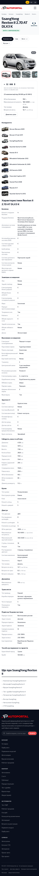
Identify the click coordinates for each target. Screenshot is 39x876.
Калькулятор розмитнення (11, 816)
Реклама (4, 872)
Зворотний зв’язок (14, 872)
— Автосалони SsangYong (10, 702)
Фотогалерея (6, 755)
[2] (16, 74)
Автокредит (6, 820)
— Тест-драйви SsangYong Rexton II (14, 692)
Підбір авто (5, 747)
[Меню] (35, 8)
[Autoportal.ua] (12, 8)
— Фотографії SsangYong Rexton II (13, 684)
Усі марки (5, 744)
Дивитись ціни (11, 114)
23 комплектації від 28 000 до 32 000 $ (18, 94)
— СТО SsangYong (8, 706)
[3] (26, 74)
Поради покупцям (8, 784)
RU (31, 2)
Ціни (16, 39)
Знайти (32, 733)
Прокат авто (6, 852)
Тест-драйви (6, 787)
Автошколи (5, 849)
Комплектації (7, 39)
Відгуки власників (8, 759)
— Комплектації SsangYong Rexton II (14, 681)
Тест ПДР (5, 805)
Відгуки (6, 43)
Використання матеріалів (29, 869)
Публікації (5, 780)
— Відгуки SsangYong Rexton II (12, 687)
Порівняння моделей (9, 751)
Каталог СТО (6, 845)
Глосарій (4, 812)
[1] (6, 74)
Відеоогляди (6, 791)
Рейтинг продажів (8, 763)
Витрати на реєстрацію (9, 824)
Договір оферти (15, 869)
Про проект (5, 856)
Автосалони (6, 841)
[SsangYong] (34, 24)
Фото (24, 39)
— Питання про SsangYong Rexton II (13, 695)
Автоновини (6, 772)
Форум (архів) (6, 795)
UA (27, 2)
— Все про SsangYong (9, 699)
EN (35, 2)
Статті (4, 776)
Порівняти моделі (8, 828)
